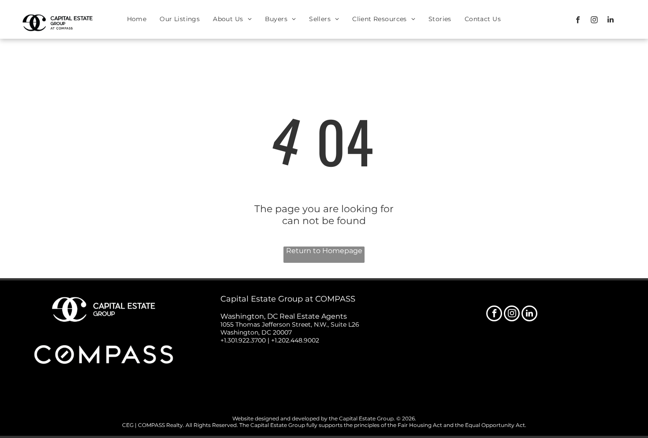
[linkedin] (610, 20)
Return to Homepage (324, 251)
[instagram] (594, 20)
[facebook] (577, 20)
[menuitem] (136, 19)
